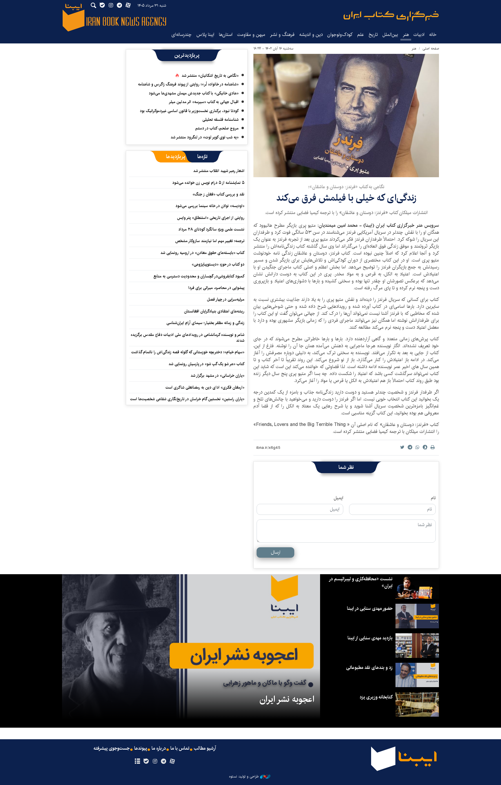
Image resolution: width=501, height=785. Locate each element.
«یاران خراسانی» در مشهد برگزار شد (217, 375)
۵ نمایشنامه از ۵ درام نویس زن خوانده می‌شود (207, 183)
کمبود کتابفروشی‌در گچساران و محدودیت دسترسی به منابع (198, 276)
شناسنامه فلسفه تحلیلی (220, 119)
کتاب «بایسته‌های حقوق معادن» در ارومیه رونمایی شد (202, 253)
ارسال (275, 552)
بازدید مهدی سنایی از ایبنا (370, 638)
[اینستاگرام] (154, 761)
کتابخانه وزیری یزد (376, 697)
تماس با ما (179, 748)
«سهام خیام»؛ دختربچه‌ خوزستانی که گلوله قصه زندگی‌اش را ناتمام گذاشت (187, 352)
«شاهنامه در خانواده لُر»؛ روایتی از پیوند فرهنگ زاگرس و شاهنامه (188, 84)
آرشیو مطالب (205, 748)
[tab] (202, 156)
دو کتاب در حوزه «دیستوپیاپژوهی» (218, 264)
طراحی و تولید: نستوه (244, 776)
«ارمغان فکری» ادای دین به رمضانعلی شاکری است (205, 387)
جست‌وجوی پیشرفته (112, 748)
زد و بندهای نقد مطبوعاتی (369, 667)
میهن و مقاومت (251, 35)
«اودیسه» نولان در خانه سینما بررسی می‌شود (209, 206)
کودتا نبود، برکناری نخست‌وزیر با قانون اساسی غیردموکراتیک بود (189, 111)
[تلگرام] (163, 761)
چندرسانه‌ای (181, 35)
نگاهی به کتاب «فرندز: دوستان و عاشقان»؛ (346, 187)
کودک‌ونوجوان (340, 35)
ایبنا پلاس (205, 35)
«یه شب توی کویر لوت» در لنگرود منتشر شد (204, 137)
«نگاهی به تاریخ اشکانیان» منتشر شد (210, 75)
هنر (406, 35)
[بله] (146, 761)
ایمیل (338, 498)
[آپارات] (172, 761)
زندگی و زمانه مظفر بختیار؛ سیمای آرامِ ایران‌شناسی (205, 323)
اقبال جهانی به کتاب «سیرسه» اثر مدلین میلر (204, 102)
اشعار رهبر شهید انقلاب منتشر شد (218, 171)
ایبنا (391, 16)
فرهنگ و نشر (282, 35)
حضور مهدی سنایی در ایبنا (370, 608)
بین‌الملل (390, 35)
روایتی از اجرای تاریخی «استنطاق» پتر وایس (210, 218)
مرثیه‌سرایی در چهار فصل (225, 299)
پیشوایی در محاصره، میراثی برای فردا (216, 288)
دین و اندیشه (311, 35)
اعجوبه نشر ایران (286, 699)
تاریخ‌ (373, 35)
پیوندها (140, 748)
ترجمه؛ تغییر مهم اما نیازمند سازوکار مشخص (209, 241)
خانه (433, 35)
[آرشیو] (137, 761)
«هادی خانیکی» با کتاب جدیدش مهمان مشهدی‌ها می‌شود (194, 93)
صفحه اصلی (430, 48)
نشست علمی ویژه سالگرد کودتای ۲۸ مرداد (211, 229)
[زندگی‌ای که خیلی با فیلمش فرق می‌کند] (346, 115)
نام (433, 498)
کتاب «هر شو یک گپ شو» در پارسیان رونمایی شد (206, 364)
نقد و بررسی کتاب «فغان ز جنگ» (218, 194)
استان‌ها (226, 35)
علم (360, 35)
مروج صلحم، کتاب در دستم (217, 128)
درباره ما (159, 748)
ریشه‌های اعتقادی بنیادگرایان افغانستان (214, 311)
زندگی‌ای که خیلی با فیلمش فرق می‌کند (346, 198)
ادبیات (418, 35)
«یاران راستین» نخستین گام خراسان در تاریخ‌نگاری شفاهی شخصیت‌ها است (187, 399)
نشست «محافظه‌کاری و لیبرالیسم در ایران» (361, 582)
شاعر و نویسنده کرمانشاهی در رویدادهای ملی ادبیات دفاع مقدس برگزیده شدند (187, 338)
